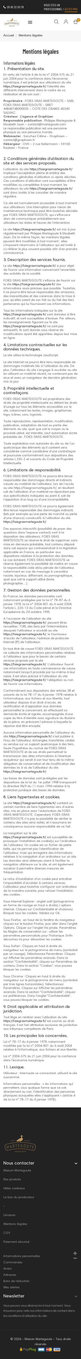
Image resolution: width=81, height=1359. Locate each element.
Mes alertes (11, 1287)
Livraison (9, 1215)
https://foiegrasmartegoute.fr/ (24, 86)
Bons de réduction (16, 1281)
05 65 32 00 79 (15, 7)
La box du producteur (18, 1197)
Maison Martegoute (17, 1170)
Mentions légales (15, 1224)
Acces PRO (71, 9)
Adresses (9, 1275)
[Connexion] (63, 22)
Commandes (12, 1262)
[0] (76, 22)
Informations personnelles (21, 1256)
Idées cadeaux (14, 1188)
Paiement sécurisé (16, 1242)
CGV (6, 1233)
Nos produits (12, 1179)
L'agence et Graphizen (36, 116)
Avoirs (7, 1268)
